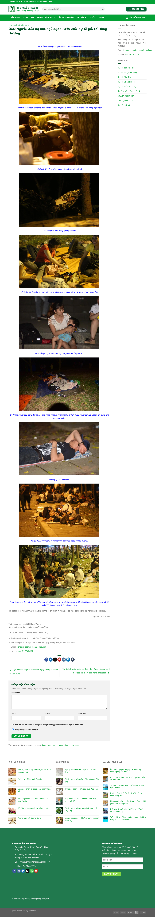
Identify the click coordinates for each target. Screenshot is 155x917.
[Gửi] (103, 9)
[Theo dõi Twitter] (23, 871)
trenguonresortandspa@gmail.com (31, 647)
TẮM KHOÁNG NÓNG (66, 17)
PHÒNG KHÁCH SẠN (45, 17)
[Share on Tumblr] (73, 660)
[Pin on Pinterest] (59, 660)
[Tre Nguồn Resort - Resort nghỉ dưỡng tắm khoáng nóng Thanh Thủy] (23, 9)
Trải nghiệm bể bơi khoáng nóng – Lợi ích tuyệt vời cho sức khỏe (128, 818)
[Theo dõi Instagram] (19, 871)
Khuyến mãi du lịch (126, 96)
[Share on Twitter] (51, 660)
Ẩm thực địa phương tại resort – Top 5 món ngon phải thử (126, 770)
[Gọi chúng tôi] (32, 871)
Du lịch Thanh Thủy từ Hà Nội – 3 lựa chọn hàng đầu (126, 794)
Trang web (82, 713)
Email (47, 713)
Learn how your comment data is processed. (61, 745)
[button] (135, 18)
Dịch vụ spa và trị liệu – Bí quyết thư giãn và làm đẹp (127, 778)
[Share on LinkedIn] (68, 660)
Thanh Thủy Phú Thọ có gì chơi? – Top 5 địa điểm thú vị (127, 786)
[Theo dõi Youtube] (36, 871)
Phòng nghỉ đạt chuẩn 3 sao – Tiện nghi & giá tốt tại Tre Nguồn (128, 802)
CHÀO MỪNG (15, 17)
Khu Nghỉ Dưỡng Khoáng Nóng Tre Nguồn (33, 899)
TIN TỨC (92, 17)
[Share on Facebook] (46, 660)
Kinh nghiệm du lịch (126, 100)
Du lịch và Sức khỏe (126, 82)
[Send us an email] (27, 871)
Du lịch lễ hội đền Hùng (127, 72)
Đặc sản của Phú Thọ (127, 86)
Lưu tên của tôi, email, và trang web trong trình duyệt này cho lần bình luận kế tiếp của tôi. (49, 725)
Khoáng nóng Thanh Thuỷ (129, 91)
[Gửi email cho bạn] (55, 660)
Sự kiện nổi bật (124, 105)
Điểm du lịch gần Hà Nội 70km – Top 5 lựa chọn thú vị (126, 810)
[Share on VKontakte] (64, 660)
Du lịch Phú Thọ (124, 77)
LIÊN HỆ (101, 17)
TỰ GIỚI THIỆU (29, 17)
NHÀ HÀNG (81, 17)
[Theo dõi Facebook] (14, 871)
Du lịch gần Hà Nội (126, 68)
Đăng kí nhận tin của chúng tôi (26, 730)
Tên (14, 713)
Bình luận (16, 693)
